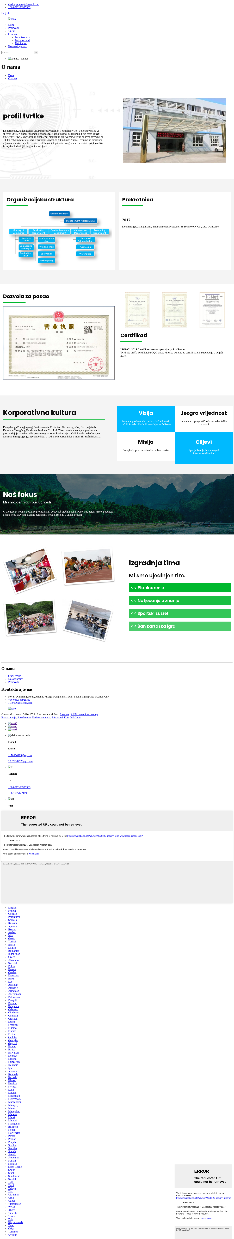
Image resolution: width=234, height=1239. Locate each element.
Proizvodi (13, 27)
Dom (11, 24)
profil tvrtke (14, 675)
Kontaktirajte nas (17, 46)
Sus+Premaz (24, 717)
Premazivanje (8, 717)
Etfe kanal (57, 717)
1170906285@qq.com (20, 702)
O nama (12, 34)
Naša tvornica (22, 37)
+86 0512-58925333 (19, 7)
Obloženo (75, 717)
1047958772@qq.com (20, 761)
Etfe (66, 717)
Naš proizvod (22, 40)
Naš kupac (21, 43)
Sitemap (64, 714)
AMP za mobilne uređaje (84, 714)
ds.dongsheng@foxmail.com (23, 4)
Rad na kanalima (41, 717)
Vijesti (11, 30)
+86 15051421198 (18, 793)
